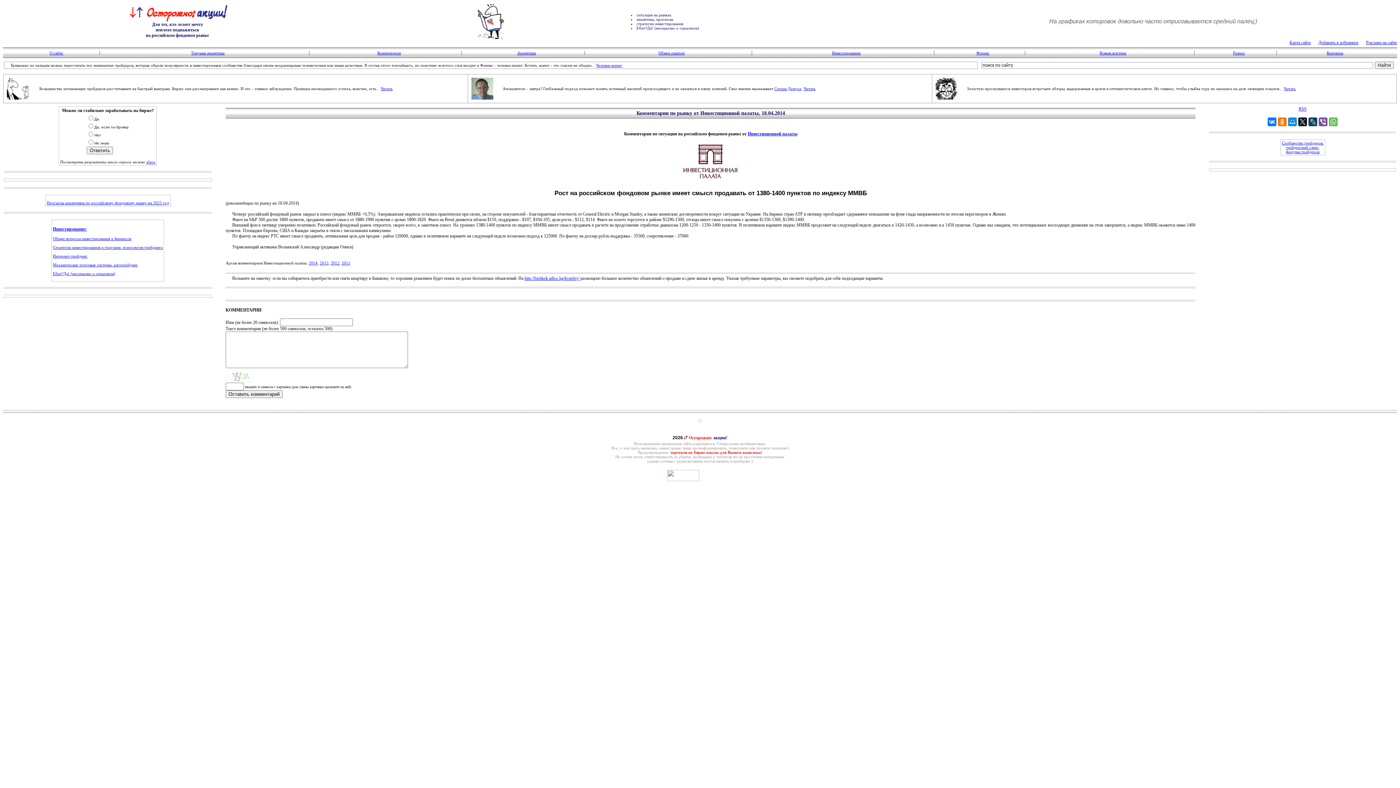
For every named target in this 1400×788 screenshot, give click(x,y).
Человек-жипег (609, 65)
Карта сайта (1300, 42)
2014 (313, 263)
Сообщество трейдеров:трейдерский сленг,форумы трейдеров (1303, 147)
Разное (1239, 53)
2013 (324, 263)
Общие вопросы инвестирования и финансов (92, 238)
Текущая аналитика (208, 53)
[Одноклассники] (1282, 121)
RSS (1303, 109)
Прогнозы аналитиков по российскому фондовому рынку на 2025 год (108, 203)
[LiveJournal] (1312, 121)
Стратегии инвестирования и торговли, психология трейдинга (108, 247)
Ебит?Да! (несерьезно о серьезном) (84, 273)
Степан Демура (787, 88)
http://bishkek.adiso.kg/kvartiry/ (552, 278)
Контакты (1335, 53)
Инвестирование (846, 53)
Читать (387, 88)
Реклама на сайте (1381, 42)
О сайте (56, 53)
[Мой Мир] (1292, 121)
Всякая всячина (1113, 53)
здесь (150, 162)
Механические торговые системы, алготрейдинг (95, 265)
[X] (1302, 121)
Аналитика (526, 53)
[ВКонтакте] (1272, 121)
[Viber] (1323, 121)
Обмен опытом (671, 53)
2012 (335, 263)
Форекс (982, 53)
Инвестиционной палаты (772, 133)
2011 (346, 263)
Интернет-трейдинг (70, 256)
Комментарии (389, 53)
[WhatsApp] (1333, 121)
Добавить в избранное (1338, 42)
